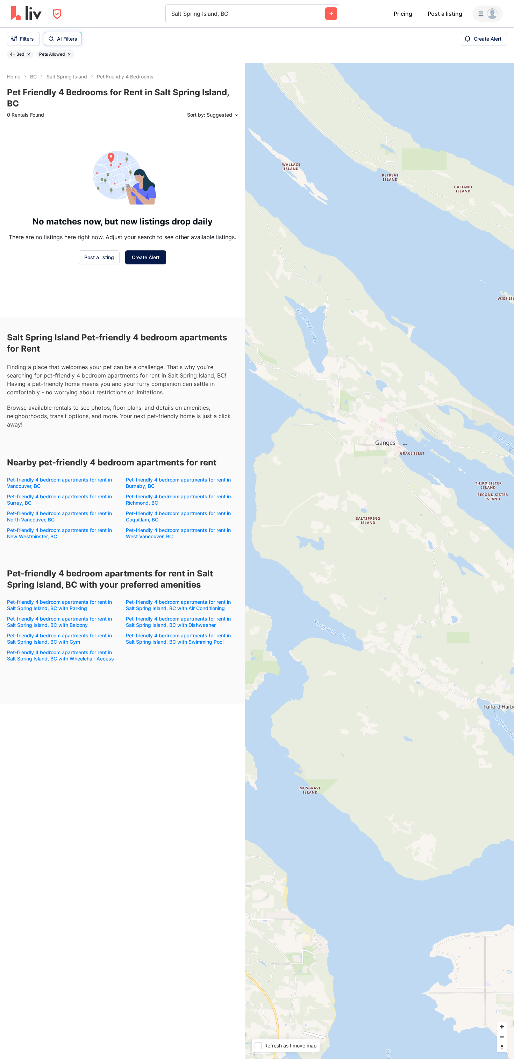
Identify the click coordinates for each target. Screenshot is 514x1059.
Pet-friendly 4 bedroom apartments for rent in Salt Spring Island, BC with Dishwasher (178, 622)
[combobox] (172, 13)
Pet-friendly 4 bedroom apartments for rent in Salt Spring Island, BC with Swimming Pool (178, 638)
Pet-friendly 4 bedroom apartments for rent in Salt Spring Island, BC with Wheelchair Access (60, 655)
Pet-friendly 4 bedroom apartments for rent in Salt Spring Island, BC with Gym (59, 638)
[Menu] (488, 14)
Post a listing (445, 13)
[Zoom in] (502, 1027)
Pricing (403, 13)
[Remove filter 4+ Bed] (28, 54)
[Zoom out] (502, 1037)
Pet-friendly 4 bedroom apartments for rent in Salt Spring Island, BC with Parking (59, 605)
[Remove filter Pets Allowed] (69, 54)
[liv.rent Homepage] (26, 13)
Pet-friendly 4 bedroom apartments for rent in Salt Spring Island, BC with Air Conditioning (178, 605)
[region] (379, 561)
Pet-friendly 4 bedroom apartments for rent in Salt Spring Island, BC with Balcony (59, 622)
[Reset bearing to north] (502, 1047)
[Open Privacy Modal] (57, 14)
